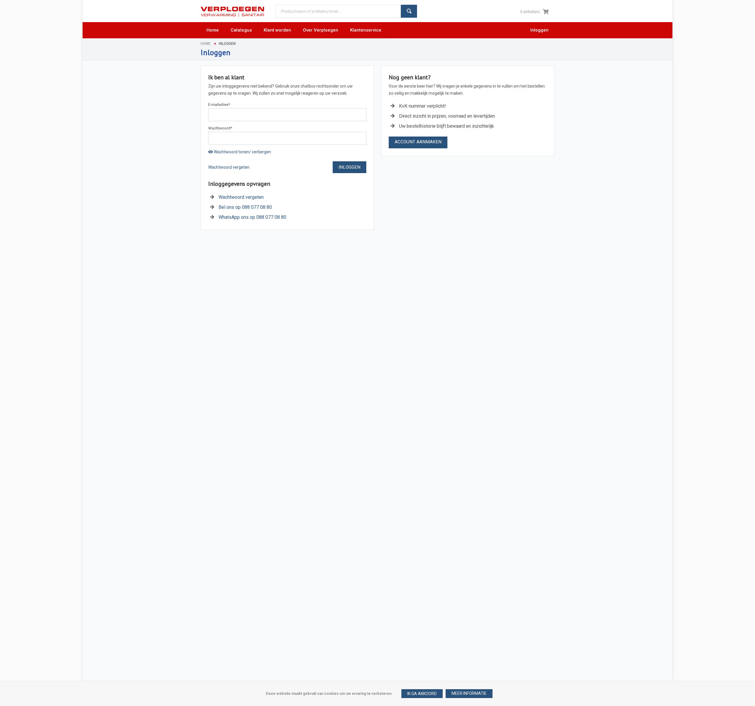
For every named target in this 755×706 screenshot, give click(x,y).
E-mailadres (219, 104)
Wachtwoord (220, 128)
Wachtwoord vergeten (229, 167)
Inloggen (539, 30)
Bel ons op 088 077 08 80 (245, 207)
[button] (469, 693)
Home (206, 44)
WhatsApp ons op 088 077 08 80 (252, 217)
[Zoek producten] (409, 11)
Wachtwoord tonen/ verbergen (242, 152)
